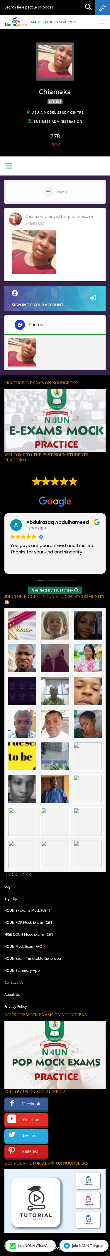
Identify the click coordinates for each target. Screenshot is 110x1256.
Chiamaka (34, 216)
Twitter (28, 1135)
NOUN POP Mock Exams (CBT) (29, 923)
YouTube (30, 1119)
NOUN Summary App (22, 971)
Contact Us (13, 983)
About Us (12, 995)
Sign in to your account (38, 304)
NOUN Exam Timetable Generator (33, 959)
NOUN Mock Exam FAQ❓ (25, 947)
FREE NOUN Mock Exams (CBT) (29, 935)
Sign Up (11, 899)
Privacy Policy (15, 1007)
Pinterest (30, 1151)
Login (8, 887)
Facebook (31, 1103)
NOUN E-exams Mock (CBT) (27, 911)
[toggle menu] (9, 166)
